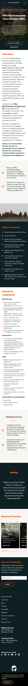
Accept (7, 682)
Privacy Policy (6, 622)
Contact (4, 619)
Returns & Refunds (7, 616)
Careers (4, 606)
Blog (2, 603)
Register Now (14, 43)
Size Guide (4, 609)
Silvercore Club (6, 596)
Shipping (4, 612)
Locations (4, 600)
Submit (7, 584)
